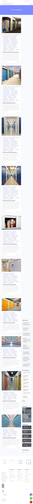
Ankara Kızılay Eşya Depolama (9, 284)
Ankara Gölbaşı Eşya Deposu (9, 103)
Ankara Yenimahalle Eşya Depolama (26, 340)
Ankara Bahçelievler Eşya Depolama (26, 347)
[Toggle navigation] (30, 3)
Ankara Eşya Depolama (7, 3)
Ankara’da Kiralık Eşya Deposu (9, 438)
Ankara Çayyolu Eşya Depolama (10, 152)
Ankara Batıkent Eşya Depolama (10, 244)
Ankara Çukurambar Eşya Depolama (11, 52)
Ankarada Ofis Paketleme (26, 372)
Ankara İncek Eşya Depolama (9, 357)
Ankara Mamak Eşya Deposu (9, 200)
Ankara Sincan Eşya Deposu (9, 322)
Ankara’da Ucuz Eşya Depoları (9, 401)
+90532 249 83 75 (5, 1)
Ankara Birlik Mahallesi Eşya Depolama (26, 359)
